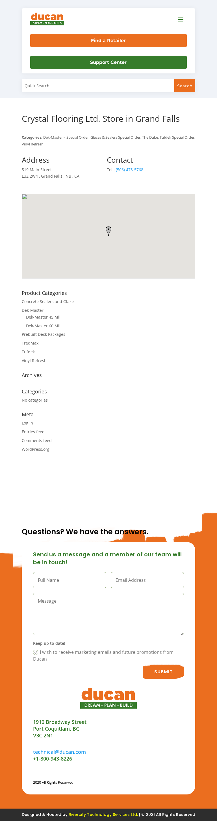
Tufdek (28, 351)
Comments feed (37, 440)
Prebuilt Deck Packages (43, 334)
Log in (27, 423)
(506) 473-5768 (129, 169)
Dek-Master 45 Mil (43, 317)
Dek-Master (33, 310)
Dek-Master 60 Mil (43, 325)
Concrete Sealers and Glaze (48, 301)
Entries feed (33, 431)
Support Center (108, 62)
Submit (163, 671)
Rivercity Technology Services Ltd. (103, 814)
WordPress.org (35, 449)
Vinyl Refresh (34, 360)
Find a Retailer (108, 40)
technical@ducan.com (59, 751)
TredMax (30, 343)
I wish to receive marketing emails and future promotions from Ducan (103, 655)
